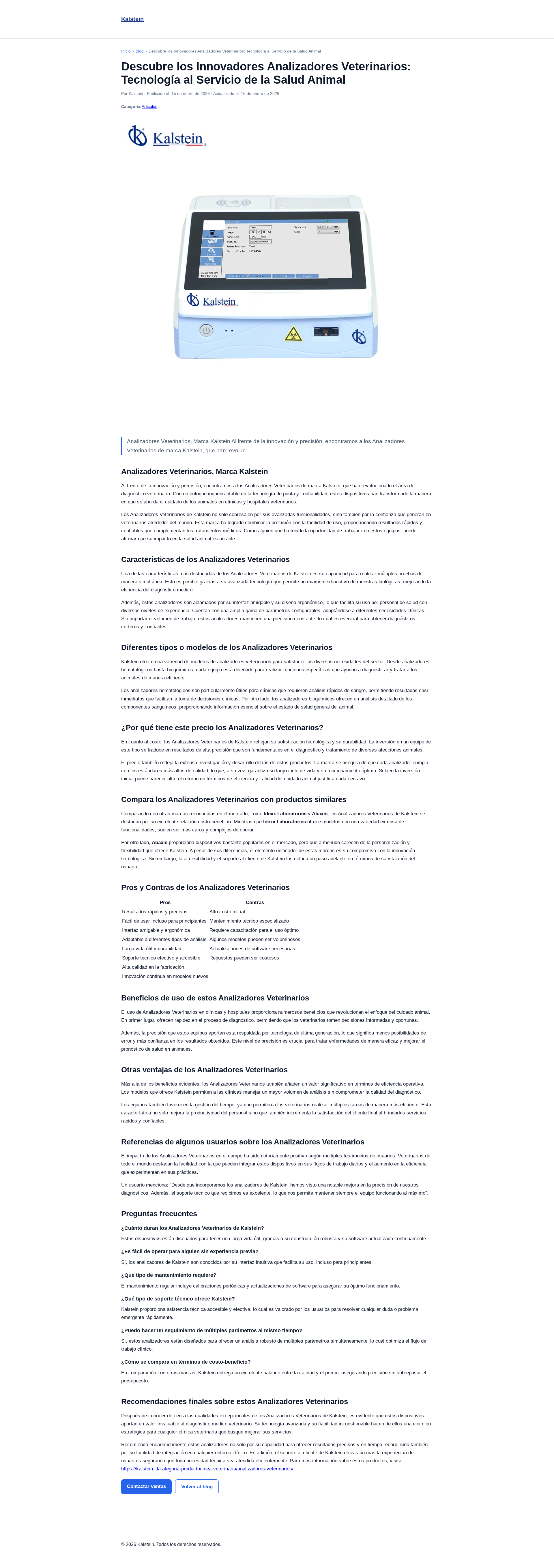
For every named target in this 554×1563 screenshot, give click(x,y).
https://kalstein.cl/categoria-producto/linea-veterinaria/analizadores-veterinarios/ (207, 1469)
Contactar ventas (146, 1486)
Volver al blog (197, 1486)
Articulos (149, 106)
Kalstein (132, 19)
